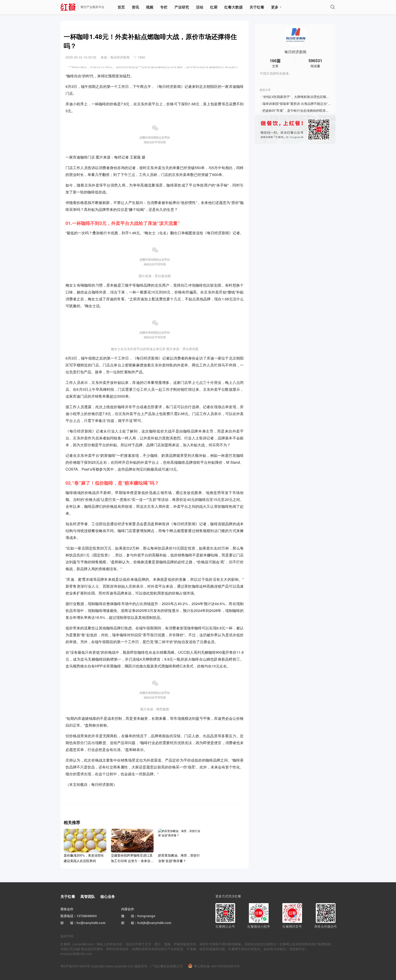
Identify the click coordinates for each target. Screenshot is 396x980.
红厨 (213, 7)
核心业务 (107, 896)
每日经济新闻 (295, 52)
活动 (199, 7)
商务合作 (66, 909)
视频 (149, 7)
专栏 (164, 7)
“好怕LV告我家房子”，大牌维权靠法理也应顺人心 (297, 96)
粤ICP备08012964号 (75, 966)
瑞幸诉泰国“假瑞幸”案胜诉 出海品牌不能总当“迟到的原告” (303, 103)
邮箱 (70, 922)
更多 (274, 7)
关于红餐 (257, 7)
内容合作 (127, 909)
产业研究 (181, 7)
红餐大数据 (233, 7)
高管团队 (87, 896)
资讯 (135, 7)
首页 (121, 7)
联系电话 (66, 915)
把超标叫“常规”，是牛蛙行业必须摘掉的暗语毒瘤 (297, 110)
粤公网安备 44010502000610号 (217, 966)
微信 (130, 915)
